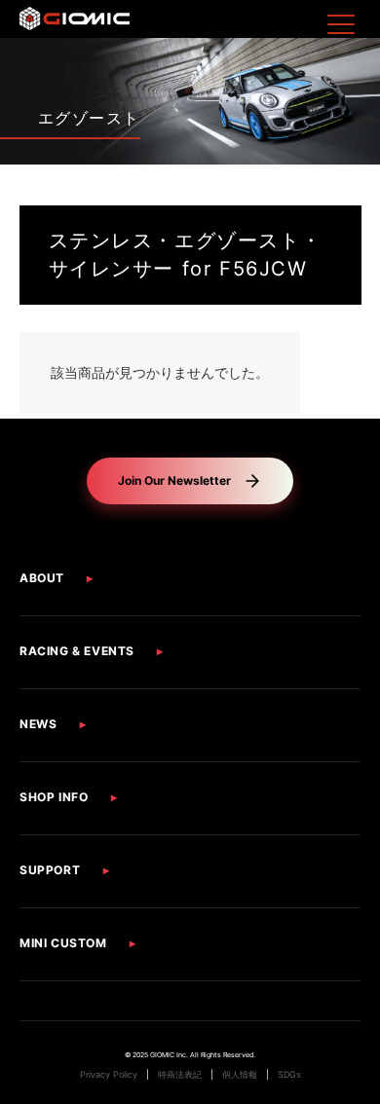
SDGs (289, 1075)
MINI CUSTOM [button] (63, 943)
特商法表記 (180, 1075)
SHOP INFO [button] (53, 797)
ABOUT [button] (41, 577)
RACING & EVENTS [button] (76, 651)
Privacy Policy (108, 1075)
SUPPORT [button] (49, 870)
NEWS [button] (38, 724)
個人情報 (239, 1075)
